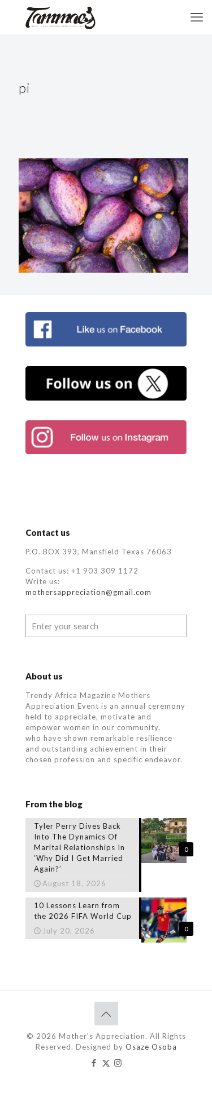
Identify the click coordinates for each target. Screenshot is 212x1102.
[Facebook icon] (94, 1062)
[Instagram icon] (118, 1062)
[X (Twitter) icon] (106, 1062)
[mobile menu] (196, 16)
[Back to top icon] (106, 1013)
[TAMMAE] (61, 17)
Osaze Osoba (151, 1046)
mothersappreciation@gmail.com (88, 592)
